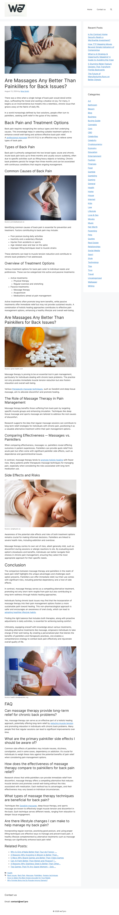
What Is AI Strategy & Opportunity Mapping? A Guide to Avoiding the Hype (101, 57)
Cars (90, 128)
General (91, 184)
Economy (92, 148)
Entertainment (94, 156)
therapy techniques (50, 875)
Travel (91, 274)
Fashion (91, 160)
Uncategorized (95, 278)
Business (92, 117)
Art (89, 101)
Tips (90, 266)
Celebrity (92, 140)
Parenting (92, 231)
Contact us (101, 9)
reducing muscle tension (61, 723)
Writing (91, 286)
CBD (90, 132)
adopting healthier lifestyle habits (20, 612)
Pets (90, 235)
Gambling (92, 176)
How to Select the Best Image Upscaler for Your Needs (28, 878)
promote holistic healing (52, 460)
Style (90, 258)
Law (90, 207)
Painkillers (38, 875)
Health (9, 873)
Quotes (91, 239)
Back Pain (21, 875)
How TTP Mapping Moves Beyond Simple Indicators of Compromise (101, 47)
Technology (93, 262)
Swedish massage (28, 806)
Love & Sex (93, 215)
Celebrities (93, 136)
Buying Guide (94, 121)
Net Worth (93, 227)
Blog (90, 113)
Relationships (94, 246)
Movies (91, 219)
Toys (90, 270)
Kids (90, 203)
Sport (90, 254)
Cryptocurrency (95, 144)
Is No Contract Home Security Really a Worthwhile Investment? (99, 37)
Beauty (91, 109)
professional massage (17, 137)
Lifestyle (92, 211)
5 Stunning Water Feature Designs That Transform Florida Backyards (100, 67)
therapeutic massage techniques (27, 389)
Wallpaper (92, 282)
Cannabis (92, 124)
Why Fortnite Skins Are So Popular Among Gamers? (27, 880)
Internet (91, 199)
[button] (111, 9)
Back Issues (12, 875)
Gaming (91, 180)
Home (89, 9)
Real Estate (93, 243)
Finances (92, 164)
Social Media (94, 250)
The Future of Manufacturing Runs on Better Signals (99, 77)
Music (90, 223)
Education (92, 152)
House (91, 195)
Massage (29, 875)
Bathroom (92, 105)
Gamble (91, 172)
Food (90, 168)
